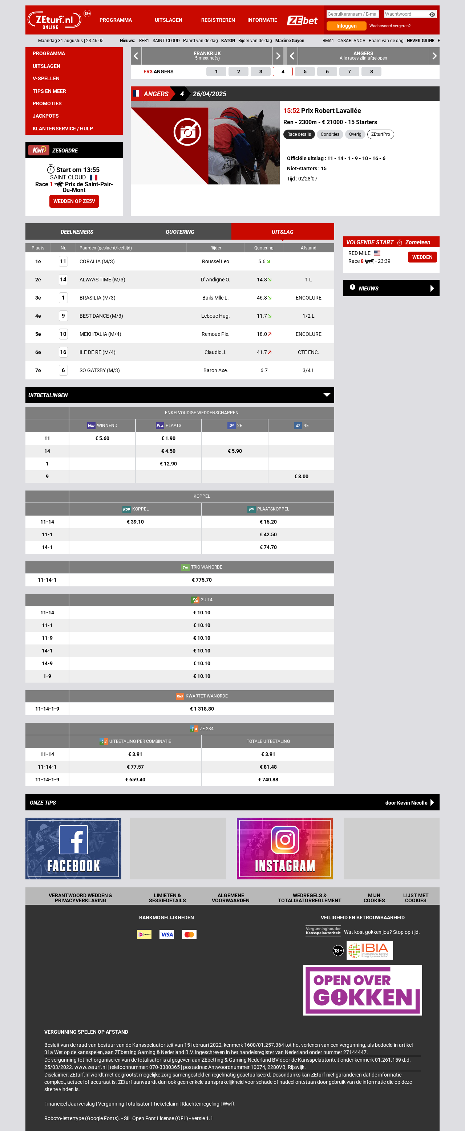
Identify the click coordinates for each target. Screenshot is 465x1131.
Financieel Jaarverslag (70, 1104)
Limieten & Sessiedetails (167, 897)
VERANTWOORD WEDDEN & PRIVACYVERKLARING (80, 897)
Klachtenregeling (201, 1104)
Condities (330, 134)
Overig (355, 134)
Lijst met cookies (416, 897)
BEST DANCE (95, 316)
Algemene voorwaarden (231, 897)
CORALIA (91, 261)
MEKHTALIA (94, 334)
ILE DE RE (91, 352)
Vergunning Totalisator (124, 1104)
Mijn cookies (374, 897)
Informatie (262, 20)
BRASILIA (91, 298)
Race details (299, 134)
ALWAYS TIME (96, 279)
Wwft (229, 1104)
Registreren (218, 20)
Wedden (422, 257)
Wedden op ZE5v (74, 201)
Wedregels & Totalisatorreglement (309, 897)
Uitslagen (168, 20)
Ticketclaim (166, 1104)
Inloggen (346, 26)
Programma (116, 20)
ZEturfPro (380, 134)
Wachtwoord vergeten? (390, 26)
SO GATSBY (93, 370)
